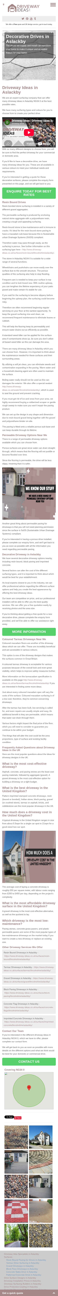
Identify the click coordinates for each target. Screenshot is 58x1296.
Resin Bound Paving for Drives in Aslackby (26, 1260)
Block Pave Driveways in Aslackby (22, 1269)
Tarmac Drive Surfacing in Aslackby (22, 1263)
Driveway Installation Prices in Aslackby (22, 1281)
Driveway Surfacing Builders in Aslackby (22, 1284)
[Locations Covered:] (3, 4)
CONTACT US (29, 1061)
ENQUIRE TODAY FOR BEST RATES (29, 192)
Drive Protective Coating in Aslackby (21, 1287)
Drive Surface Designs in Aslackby (20, 1278)
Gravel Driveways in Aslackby (20, 1266)
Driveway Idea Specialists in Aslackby (21, 1254)
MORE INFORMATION (29, 632)
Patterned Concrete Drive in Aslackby (23, 1275)
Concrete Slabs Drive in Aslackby (21, 1272)
